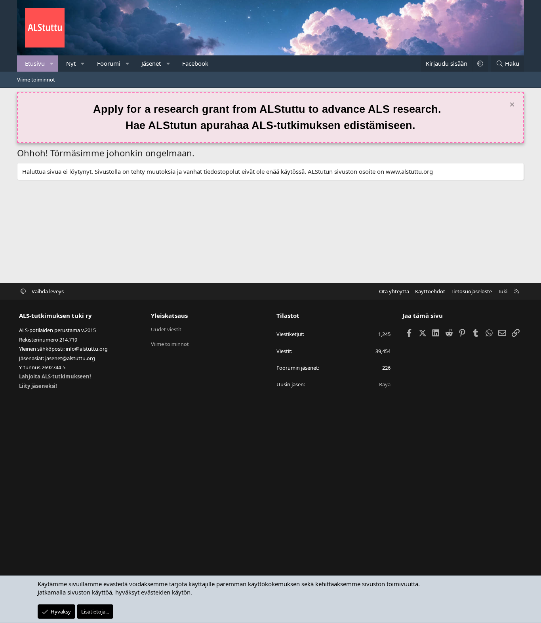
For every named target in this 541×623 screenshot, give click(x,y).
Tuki (502, 291)
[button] (52, 63)
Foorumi (108, 63)
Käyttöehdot (430, 291)
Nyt (71, 63)
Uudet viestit (166, 329)
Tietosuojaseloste (471, 291)
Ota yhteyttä (394, 291)
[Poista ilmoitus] (511, 105)
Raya (385, 384)
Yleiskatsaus (169, 315)
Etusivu (35, 63)
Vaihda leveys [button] (48, 291)
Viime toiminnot (36, 79)
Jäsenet (151, 63)
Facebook (195, 63)
